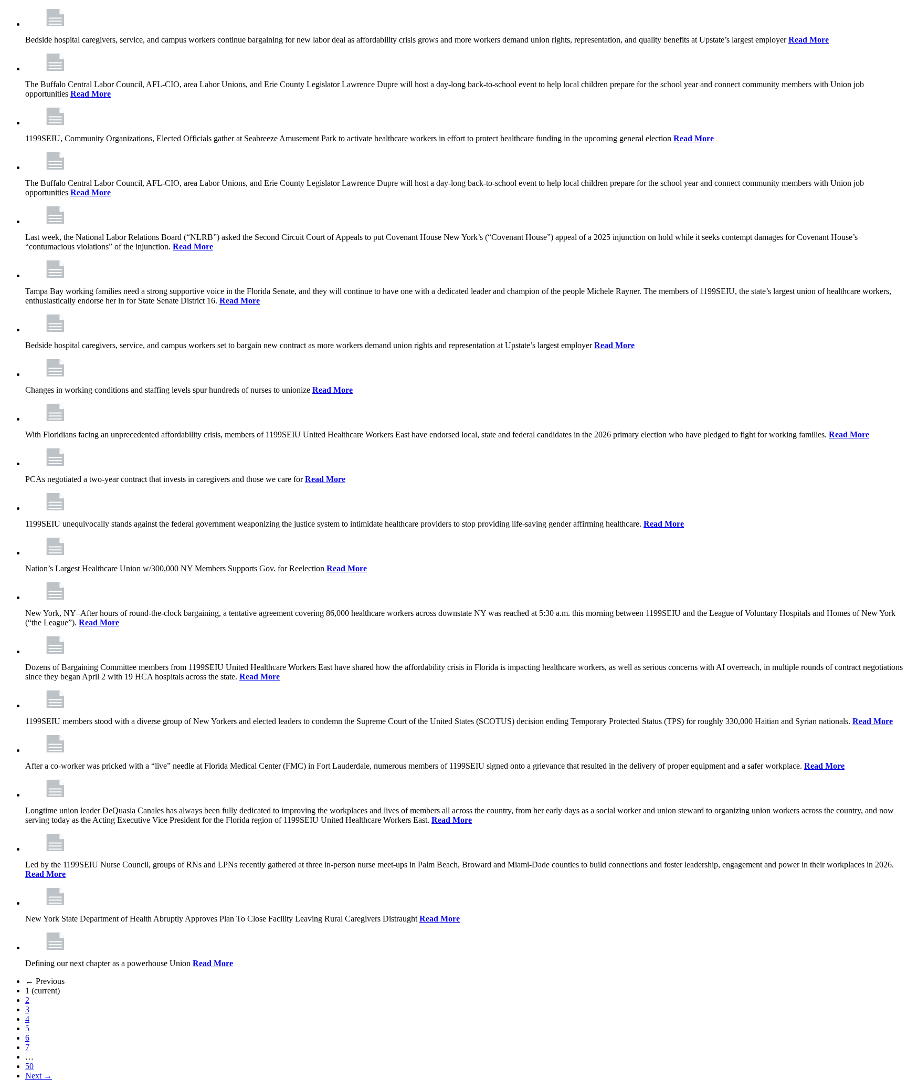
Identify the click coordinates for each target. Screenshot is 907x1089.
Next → (38, 1075)
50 (29, 1066)
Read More (808, 39)
